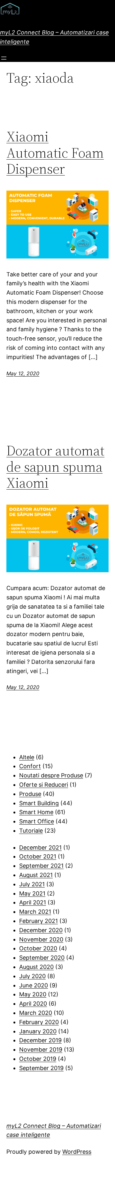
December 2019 (40, 1040)
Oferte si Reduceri (43, 784)
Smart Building (39, 803)
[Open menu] (4, 58)
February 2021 (38, 921)
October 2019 (37, 1058)
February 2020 (39, 1022)
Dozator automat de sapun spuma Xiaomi (55, 467)
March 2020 (35, 1012)
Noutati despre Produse (51, 775)
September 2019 (41, 1068)
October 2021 (37, 856)
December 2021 (40, 847)
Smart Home (36, 812)
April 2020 (33, 1003)
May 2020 (32, 994)
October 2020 (38, 948)
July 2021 (32, 884)
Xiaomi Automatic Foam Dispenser (55, 153)
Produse (30, 794)
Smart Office (36, 821)
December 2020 (41, 930)
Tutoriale (31, 830)
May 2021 (32, 893)
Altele (26, 757)
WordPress (76, 1151)
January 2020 (38, 1031)
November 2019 (40, 1049)
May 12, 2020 (22, 373)
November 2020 (41, 939)
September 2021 (41, 865)
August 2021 (36, 875)
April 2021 (32, 902)
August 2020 (36, 966)
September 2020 (42, 957)
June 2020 (33, 985)
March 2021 (35, 911)
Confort (30, 766)
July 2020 (32, 976)
